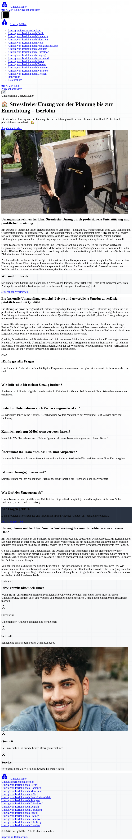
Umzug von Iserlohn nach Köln (25, 42)
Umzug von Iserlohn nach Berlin (26, 33)
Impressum (14, 76)
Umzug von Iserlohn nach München (28, 39)
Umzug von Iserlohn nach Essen (26, 61)
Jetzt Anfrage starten (12, 521)
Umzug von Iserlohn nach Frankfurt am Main (33, 45)
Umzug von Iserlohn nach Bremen (27, 64)
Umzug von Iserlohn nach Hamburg (28, 36)
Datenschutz (15, 79)
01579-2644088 (10, 9)
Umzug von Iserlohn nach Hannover (28, 67)
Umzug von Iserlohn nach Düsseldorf (28, 51)
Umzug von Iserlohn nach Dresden (27, 73)
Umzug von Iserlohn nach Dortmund (28, 58)
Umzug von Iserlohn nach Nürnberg (28, 70)
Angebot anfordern (29, 9)
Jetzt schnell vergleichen (14, 291)
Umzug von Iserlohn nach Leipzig (27, 55)
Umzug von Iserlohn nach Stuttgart (27, 48)
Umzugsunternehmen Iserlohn (24, 30)
